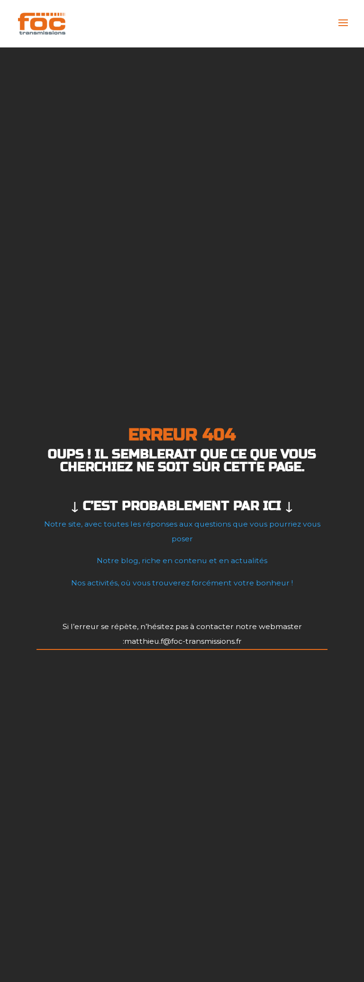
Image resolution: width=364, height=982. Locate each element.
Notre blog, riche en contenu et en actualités (182, 560)
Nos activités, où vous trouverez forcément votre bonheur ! (182, 582)
